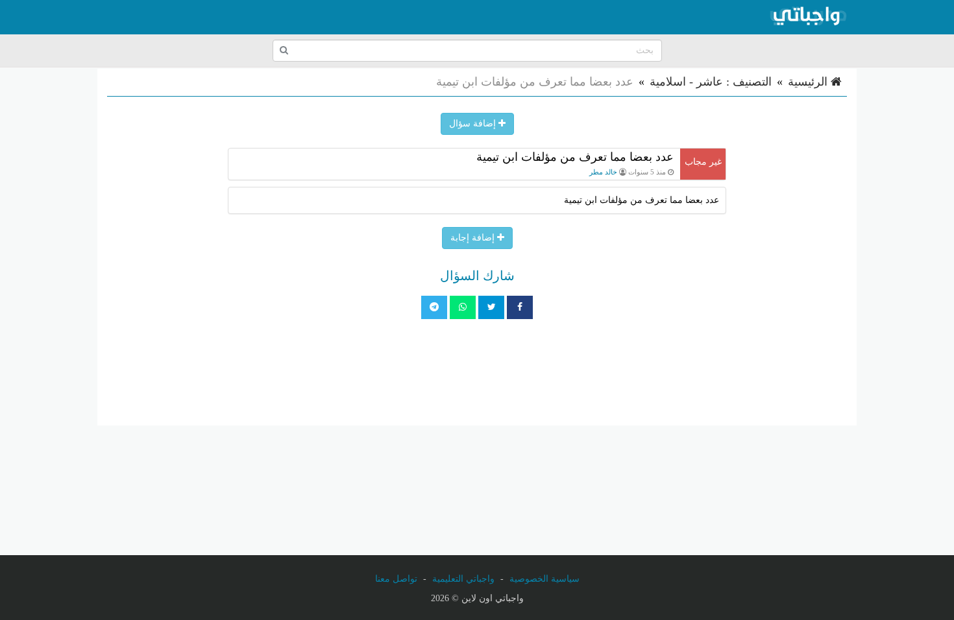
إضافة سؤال (473, 123)
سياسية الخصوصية (544, 579)
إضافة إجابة (473, 238)
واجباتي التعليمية (463, 579)
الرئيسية (809, 81)
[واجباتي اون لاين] (808, 17)
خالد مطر (603, 172)
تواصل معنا (396, 579)
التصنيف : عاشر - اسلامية (711, 81)
